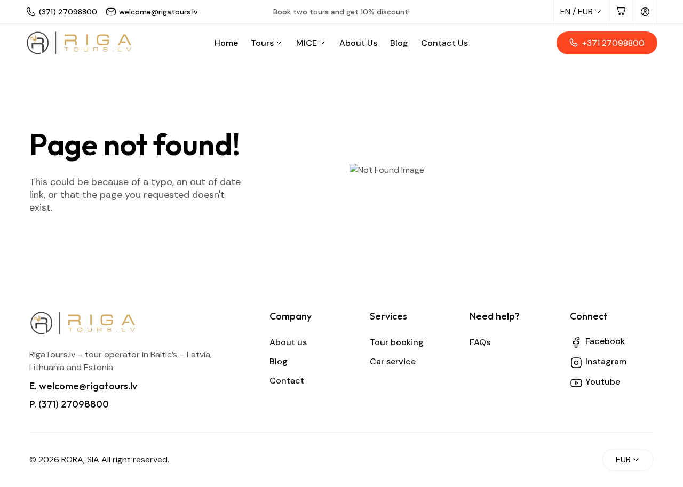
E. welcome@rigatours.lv (83, 386)
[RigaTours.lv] (79, 42)
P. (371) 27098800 (69, 404)
